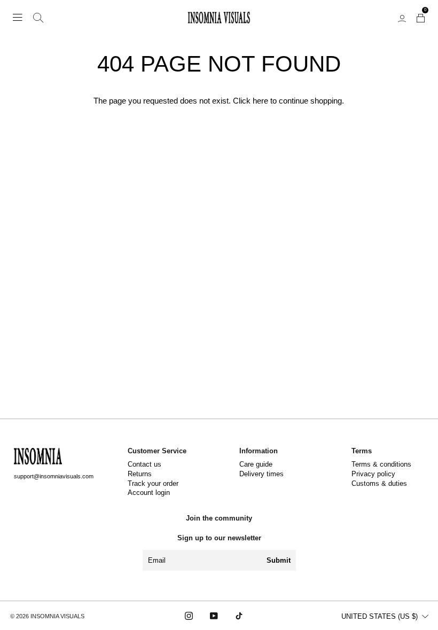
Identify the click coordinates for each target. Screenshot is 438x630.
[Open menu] (17, 17)
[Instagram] (189, 616)
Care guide (255, 464)
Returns (140, 474)
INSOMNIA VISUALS (57, 616)
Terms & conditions (381, 464)
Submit (279, 560)
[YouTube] (214, 616)
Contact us (144, 464)
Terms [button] (361, 451)
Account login (149, 493)
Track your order (153, 483)
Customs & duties (379, 483)
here (260, 100)
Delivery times (261, 474)
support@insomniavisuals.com (53, 476)
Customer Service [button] (157, 451)
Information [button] (258, 451)
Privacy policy (373, 474)
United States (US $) (379, 616)
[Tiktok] (239, 616)
